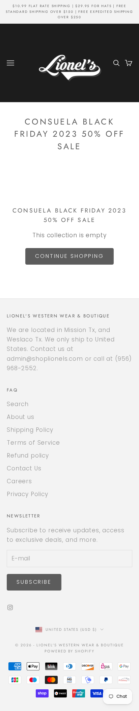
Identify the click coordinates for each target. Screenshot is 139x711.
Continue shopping (69, 256)
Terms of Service (33, 443)
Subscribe (34, 582)
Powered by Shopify (70, 651)
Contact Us (24, 468)
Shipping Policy (30, 430)
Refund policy (28, 455)
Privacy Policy (27, 494)
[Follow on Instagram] (10, 607)
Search (18, 404)
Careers (19, 481)
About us (20, 417)
